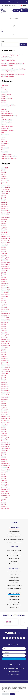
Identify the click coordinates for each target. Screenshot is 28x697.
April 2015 (4, 459)
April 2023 (4, 253)
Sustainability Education (14, 596)
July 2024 (3, 221)
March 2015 (4, 461)
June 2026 (3, 172)
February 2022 (5, 283)
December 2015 (5, 442)
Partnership (4, 141)
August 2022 (4, 270)
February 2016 (5, 438)
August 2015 (4, 450)
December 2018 (5, 365)
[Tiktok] (24, 638)
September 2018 (5, 371)
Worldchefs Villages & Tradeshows (14, 585)
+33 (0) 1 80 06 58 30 (14, 674)
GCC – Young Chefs (6, 122)
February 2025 (5, 206)
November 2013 (5, 491)
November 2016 (5, 418)
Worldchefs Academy (6, 154)
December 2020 (5, 313)
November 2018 (5, 367)
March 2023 (4, 255)
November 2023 (5, 238)
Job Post (3, 132)
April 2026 (4, 176)
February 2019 (5, 360)
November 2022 (5, 264)
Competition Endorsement (14, 536)
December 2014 (5, 463)
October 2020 (5, 318)
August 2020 (4, 322)
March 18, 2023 (15, 18)
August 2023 (4, 245)
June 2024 (3, 223)
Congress (3, 100)
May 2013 (3, 504)
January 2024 (4, 234)
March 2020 (4, 333)
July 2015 (3, 453)
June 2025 (3, 198)
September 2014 (5, 470)
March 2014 (4, 483)
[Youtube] (13, 638)
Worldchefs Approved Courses (14, 555)
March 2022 (4, 281)
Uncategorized (5, 147)
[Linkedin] (10, 638)
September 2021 (5, 294)
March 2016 (4, 435)
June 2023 (3, 249)
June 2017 (3, 403)
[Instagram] (7, 638)
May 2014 (3, 478)
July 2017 (3, 401)
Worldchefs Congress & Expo (8, 156)
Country (3, 102)
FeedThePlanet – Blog (6, 113)
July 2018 (3, 375)
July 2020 (3, 324)
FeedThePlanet (5, 111)
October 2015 (5, 446)
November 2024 (5, 213)
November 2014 (5, 465)
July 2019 (3, 350)
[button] (24, 622)
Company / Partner (6, 94)
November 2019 (5, 341)
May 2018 (3, 380)
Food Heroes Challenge (14, 599)
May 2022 (3, 277)
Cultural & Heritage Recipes (8, 105)
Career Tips (4, 90)
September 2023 (5, 243)
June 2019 (3, 352)
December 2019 (5, 339)
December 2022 (5, 262)
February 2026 (5, 180)
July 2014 (3, 474)
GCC (2, 117)
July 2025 (3, 195)
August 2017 (4, 399)
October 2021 (5, 292)
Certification (4, 92)
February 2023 (5, 258)
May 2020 (3, 328)
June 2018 (3, 378)
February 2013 (5, 508)
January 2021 (4, 311)
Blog (2, 87)
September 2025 (5, 191)
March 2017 (4, 410)
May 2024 (3, 225)
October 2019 (5, 343)
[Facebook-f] (4, 638)
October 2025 (5, 189)
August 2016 (4, 425)
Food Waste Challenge (14, 602)
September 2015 (5, 448)
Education (3, 109)
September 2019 (5, 345)
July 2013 (3, 500)
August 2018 (4, 373)
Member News (5, 135)
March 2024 (4, 230)
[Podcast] (18, 638)
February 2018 (5, 386)
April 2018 (4, 382)
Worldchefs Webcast (14, 580)
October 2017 (5, 395)
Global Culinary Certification (14, 550)
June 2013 (3, 502)
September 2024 (5, 217)
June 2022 (3, 275)
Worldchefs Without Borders (8, 158)
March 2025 (4, 204)
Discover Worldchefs (8, 5)
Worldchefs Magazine (14, 575)
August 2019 (4, 348)
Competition (4, 96)
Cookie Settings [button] (5, 693)
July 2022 (3, 273)
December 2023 (5, 236)
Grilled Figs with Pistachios (8, 60)
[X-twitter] (15, 638)
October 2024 (5, 215)
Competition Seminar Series (14, 534)
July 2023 (3, 247)
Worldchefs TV (14, 583)
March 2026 (4, 178)
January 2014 (4, 487)
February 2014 (5, 485)
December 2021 (5, 288)
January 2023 (4, 260)
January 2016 (4, 440)
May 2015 (3, 457)
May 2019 (3, 354)
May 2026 (3, 174)
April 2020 (4, 330)
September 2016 (5, 423)
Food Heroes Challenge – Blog (9, 115)
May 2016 (3, 431)
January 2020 (4, 337)
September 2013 (5, 495)
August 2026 (4, 168)
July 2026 (3, 170)
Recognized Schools (14, 553)
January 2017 (4, 414)
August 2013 (4, 498)
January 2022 (4, 285)
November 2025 (5, 187)
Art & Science (14, 561)
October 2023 (5, 240)
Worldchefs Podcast (14, 577)
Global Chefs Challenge (7, 126)
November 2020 (5, 315)
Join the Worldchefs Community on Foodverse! (14, 2)
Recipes (3, 145)
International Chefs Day (7, 130)
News (2, 139)
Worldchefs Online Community (14, 572)
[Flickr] (21, 638)
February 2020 (5, 335)
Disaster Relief (5, 107)
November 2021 (5, 290)
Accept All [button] (13, 693)
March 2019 (4, 358)
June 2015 (3, 455)
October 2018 (5, 369)
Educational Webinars (14, 564)
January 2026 (4, 183)
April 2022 (4, 279)
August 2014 (4, 472)
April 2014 (4, 480)
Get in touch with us (14, 671)
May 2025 (3, 200)
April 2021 (4, 305)
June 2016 (3, 429)
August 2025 (4, 193)
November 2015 (5, 444)
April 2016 (4, 433)
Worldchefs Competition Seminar (14, 542)
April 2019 (4, 356)
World (3, 150)
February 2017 (5, 412)
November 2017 (5, 393)
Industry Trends (5, 128)
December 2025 (5, 185)
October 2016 (5, 420)
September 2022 (5, 268)
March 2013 (4, 506)
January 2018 (4, 388)
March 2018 (4, 384)
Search (2, 41)
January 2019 (4, 363)
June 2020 (3, 326)
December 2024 (5, 210)
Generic (3, 124)
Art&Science (4, 85)
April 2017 (4, 408)
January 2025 (4, 208)
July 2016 (3, 427)
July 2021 (3, 298)
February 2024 (5, 232)
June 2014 (3, 476)
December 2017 (5, 390)
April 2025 (4, 202)
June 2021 (3, 300)
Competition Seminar (6, 98)
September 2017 (5, 397)
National (3, 137)
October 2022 (5, 266)
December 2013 (5, 489)
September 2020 (5, 320)
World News (4, 152)
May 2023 (3, 251)
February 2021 (5, 309)
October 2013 (5, 493)
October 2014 (5, 468)
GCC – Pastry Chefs (6, 120)
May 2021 (3, 303)
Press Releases (5, 143)
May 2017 (3, 405)
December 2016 (5, 416)
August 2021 (4, 296)
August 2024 (4, 219)
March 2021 (4, 307)
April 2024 (4, 228)
